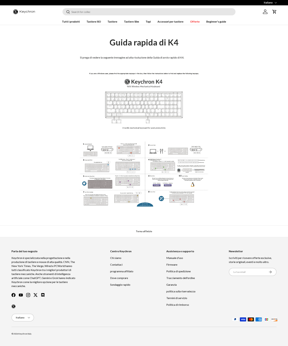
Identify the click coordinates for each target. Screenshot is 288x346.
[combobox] (149, 11)
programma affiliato (121, 271)
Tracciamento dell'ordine (180, 277)
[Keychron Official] (13, 306)
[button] (274, 11)
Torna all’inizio (144, 231)
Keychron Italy (24, 333)
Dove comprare (119, 277)
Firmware (171, 264)
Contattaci (116, 264)
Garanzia (171, 284)
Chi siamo (115, 257)
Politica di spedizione (178, 271)
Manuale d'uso (174, 257)
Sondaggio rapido (120, 284)
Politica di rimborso (177, 304)
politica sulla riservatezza (180, 291)
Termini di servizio (176, 298)
